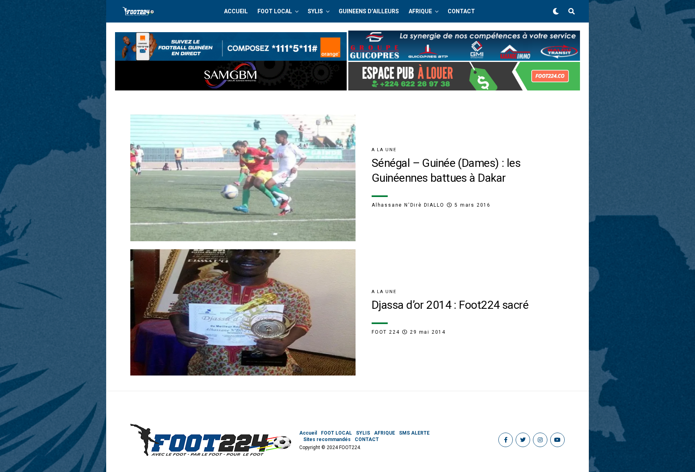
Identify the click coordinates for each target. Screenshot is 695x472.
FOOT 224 (385, 332)
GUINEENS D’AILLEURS (369, 11)
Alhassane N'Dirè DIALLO (408, 205)
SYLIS (315, 11)
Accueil (236, 11)
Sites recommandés (327, 439)
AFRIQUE (420, 11)
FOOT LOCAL (274, 11)
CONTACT (461, 11)
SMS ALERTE (414, 433)
